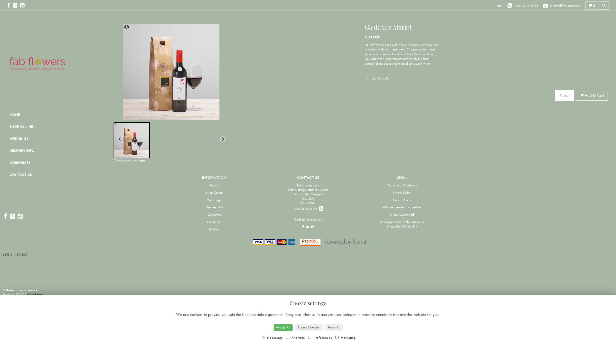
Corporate (20, 162)
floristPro (415, 207)
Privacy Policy (402, 192)
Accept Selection (308, 327)
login (499, 5)
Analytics (297, 338)
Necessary (274, 338)
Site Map (214, 229)
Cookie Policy (402, 200)
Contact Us (21, 174)
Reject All (333, 327)
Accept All (283, 327)
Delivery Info (22, 150)
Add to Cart (594, 95)
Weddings (19, 138)
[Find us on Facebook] (10, 5)
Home (15, 114)
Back (565, 95)
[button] (132, 140)
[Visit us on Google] (16, 5)
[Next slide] (223, 139)
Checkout (34, 294)
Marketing (348, 338)
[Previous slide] (120, 139)
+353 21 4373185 (14, 254)
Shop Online (21, 126)
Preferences (322, 338)
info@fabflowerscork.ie (308, 219)
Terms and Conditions (402, 185)
